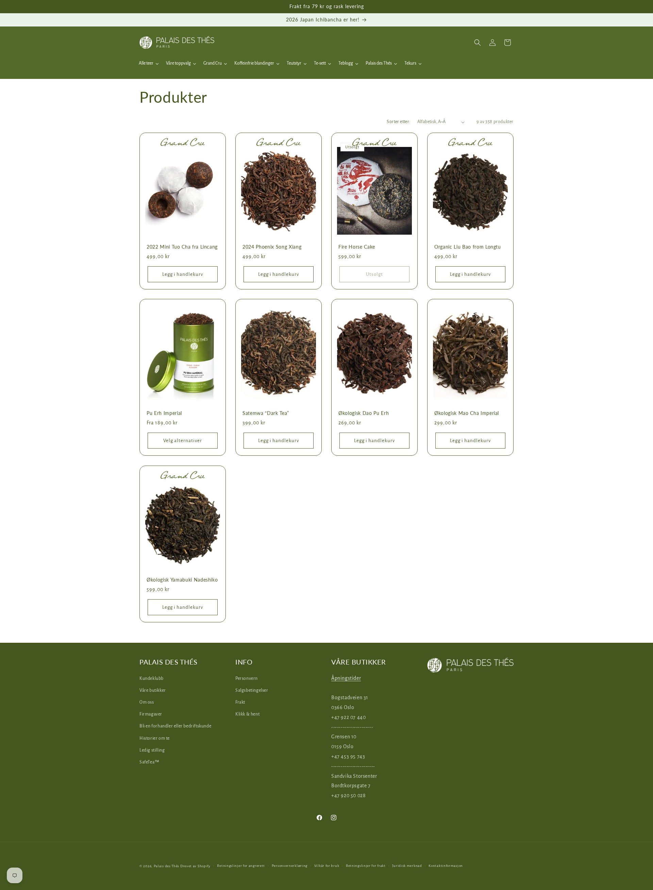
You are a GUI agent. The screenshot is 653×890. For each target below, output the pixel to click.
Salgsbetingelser (251, 690)
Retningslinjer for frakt (366, 866)
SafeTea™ (149, 761)
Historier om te (154, 738)
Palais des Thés (167, 866)
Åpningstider (346, 678)
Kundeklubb (151, 678)
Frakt (240, 702)
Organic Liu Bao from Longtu (467, 247)
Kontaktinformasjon (446, 866)
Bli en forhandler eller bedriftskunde (175, 726)
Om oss (146, 702)
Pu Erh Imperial (164, 413)
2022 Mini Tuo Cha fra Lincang (182, 247)
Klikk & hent (247, 714)
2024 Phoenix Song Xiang (271, 247)
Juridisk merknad (407, 866)
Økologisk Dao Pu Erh (363, 413)
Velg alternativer (182, 440)
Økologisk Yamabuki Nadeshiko (182, 580)
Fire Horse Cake (356, 247)
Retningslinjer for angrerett (241, 866)
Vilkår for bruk (326, 866)
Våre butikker (152, 690)
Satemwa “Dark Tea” (265, 413)
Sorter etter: (398, 121)
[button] (477, 42)
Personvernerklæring (289, 866)
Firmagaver (150, 714)
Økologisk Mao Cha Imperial (466, 413)
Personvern (246, 678)
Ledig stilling (152, 750)
